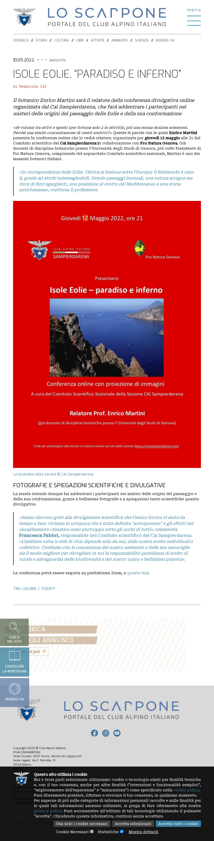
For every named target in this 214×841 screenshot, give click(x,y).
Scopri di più (27, 651)
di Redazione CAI (29, 86)
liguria (29, 588)
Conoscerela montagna (15, 669)
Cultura (61, 40)
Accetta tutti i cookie (178, 824)
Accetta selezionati (133, 824)
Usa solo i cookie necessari (82, 824)
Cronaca (21, 40)
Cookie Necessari (72, 832)
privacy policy (48, 811)
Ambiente (119, 40)
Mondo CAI (165, 40)
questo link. (138, 573)
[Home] (107, 17)
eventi (48, 588)
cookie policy (186, 790)
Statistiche (108, 832)
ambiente (57, 60)
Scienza (142, 40)
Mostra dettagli (143, 832)
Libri (80, 40)
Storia (41, 40)
